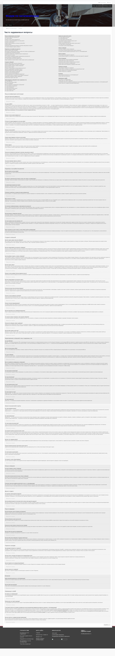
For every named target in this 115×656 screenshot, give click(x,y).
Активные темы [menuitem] (107, 5)
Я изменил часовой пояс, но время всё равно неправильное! (16, 53)
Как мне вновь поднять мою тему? (11, 77)
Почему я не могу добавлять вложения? (12, 71)
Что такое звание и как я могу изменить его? (13, 58)
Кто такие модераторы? (63, 38)
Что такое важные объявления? (11, 85)
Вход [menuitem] (109, 2)
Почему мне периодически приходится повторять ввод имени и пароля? (18, 45)
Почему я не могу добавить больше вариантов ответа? (15, 68)
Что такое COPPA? (8, 38)
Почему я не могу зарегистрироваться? (12, 39)
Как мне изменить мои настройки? (11, 50)
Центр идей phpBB (67, 602)
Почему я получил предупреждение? (12, 72)
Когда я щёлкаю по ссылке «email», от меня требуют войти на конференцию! (19, 59)
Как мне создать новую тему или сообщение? (13, 63)
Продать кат (39, 636)
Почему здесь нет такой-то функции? (66, 80)
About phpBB (10, 596)
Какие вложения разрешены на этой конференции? (68, 74)
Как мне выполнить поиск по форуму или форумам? (68, 59)
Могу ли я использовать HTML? (11, 82)
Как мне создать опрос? (9, 66)
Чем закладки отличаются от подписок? (66, 67)
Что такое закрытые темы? (10, 89)
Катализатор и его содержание (24, 633)
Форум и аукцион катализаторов (40, 639)
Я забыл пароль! (8, 44)
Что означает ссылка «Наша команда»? (66, 45)
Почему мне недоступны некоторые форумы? (13, 70)
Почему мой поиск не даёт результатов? (66, 60)
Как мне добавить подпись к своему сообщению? (14, 65)
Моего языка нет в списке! (10, 55)
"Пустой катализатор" (25, 644)
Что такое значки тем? (9, 90)
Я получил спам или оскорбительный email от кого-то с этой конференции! (73, 51)
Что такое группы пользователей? (65, 39)
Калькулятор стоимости (42, 634)
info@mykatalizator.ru (86, 633)
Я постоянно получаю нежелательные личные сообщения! (70, 50)
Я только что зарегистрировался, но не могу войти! (14, 40)
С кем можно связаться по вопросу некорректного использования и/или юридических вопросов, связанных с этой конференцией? (83, 81)
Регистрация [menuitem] (103, 2)
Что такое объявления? (9, 87)
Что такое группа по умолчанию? (65, 44)
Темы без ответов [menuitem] (97, 5)
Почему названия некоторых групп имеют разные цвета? (69, 43)
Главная (38, 632)
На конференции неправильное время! (12, 52)
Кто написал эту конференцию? (65, 79)
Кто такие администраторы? (64, 37)
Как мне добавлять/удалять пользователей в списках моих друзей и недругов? (73, 56)
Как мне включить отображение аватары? (13, 57)
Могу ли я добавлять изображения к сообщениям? (14, 84)
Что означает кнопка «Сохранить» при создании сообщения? (16, 75)
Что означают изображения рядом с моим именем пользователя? (17, 56)
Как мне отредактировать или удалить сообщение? (14, 64)
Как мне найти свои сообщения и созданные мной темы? (69, 64)
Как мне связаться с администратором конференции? (69, 83)
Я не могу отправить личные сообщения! (66, 49)
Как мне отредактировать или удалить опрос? (13, 69)
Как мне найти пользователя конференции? (67, 63)
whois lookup (76, 608)
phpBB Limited (40, 595)
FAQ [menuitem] (6, 25)
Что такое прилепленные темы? (11, 88)
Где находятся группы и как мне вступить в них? (68, 40)
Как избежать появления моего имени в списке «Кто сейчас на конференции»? (20, 51)
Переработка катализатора (26, 639)
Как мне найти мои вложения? (64, 76)
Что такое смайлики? (9, 83)
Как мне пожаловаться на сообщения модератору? (14, 74)
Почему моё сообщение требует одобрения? (13, 76)
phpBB (54, 201)
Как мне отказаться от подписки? (65, 71)
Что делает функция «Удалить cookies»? (12, 46)
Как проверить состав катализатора (25, 641)
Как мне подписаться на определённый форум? (68, 70)
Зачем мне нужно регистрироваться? (12, 37)
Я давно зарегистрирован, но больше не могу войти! (15, 43)
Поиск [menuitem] (10, 25)
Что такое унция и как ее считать (26, 636)
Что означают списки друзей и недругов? (66, 54)
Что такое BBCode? (8, 81)
